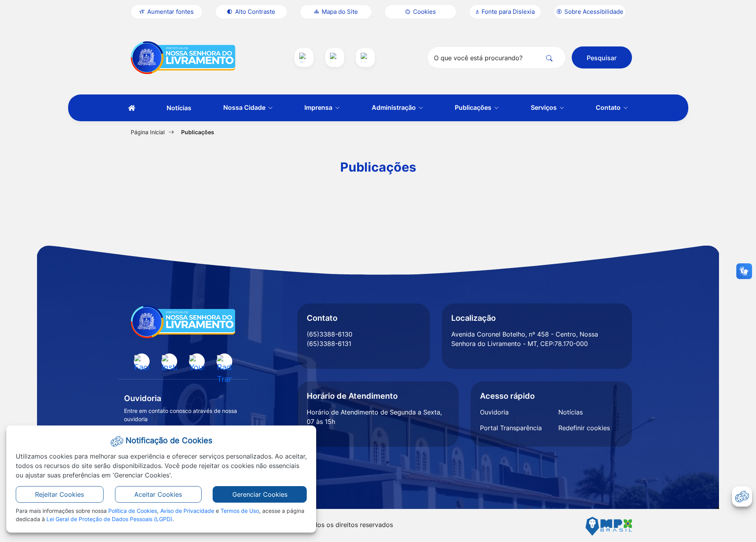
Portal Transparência (511, 428)
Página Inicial (148, 132)
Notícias (179, 108)
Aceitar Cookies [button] (158, 494)
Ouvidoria (494, 412)
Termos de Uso (239, 510)
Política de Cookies (132, 510)
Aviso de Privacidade (187, 510)
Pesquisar (602, 58)
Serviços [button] (544, 107)
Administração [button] (394, 107)
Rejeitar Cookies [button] (59, 494)
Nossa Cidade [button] (245, 107)
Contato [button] (609, 107)
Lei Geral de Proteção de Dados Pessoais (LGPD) (109, 519)
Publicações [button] (474, 107)
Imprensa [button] (319, 107)
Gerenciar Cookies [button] (259, 494)
